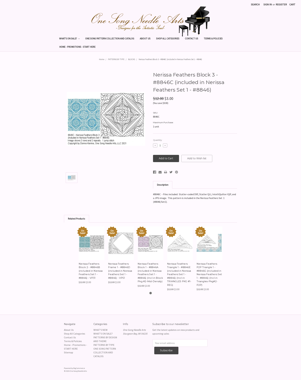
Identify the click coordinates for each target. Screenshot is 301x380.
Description (162, 184)
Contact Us (191, 38)
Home (101, 59)
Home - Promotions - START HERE (77, 46)
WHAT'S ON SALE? (68, 38)
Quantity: (157, 140)
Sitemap (68, 352)
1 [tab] (150, 293)
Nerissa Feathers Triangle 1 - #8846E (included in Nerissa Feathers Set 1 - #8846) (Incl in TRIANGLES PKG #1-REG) (179, 274)
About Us (145, 38)
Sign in (268, 4)
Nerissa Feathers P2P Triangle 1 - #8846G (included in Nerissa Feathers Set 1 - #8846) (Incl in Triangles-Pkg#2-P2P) (209, 274)
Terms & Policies (213, 38)
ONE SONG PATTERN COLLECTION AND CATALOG (109, 38)
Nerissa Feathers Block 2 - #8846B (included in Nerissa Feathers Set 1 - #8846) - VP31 (91, 270)
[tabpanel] (91, 255)
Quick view (91, 240)
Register (281, 4)
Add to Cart (92, 246)
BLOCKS (131, 59)
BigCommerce (79, 368)
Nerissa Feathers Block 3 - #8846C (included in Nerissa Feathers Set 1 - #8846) (170, 59)
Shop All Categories (167, 38)
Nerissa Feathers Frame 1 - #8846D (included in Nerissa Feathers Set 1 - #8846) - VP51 (120, 270)
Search (255, 4)
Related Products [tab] (76, 218)
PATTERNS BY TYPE (116, 59)
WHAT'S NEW (100, 329)
